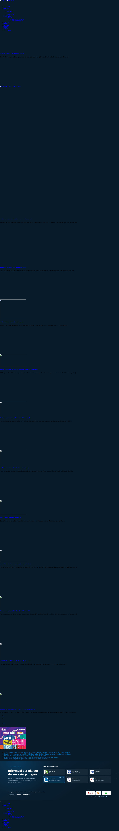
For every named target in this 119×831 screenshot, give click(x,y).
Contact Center (41, 792)
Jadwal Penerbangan (17, 19)
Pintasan (9, 17)
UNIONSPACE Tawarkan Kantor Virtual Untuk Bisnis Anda (15, 564)
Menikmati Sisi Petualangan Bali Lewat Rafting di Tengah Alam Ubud (24, 755)
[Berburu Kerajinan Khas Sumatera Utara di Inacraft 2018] (13, 607)
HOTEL (5, 28)
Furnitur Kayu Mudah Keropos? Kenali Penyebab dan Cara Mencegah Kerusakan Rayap (30, 757)
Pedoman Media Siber (21, 792)
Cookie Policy (32, 792)
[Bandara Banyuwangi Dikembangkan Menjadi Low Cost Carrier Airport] (13, 366)
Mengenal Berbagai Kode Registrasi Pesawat (12, 53)
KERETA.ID (7, 30)
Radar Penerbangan (16, 21)
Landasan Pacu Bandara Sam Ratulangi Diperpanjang (14, 467)
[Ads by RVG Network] (90, 793)
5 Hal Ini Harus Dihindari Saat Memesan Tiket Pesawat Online (16, 219)
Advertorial (10, 14)
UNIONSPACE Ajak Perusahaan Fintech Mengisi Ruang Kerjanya (17, 709)
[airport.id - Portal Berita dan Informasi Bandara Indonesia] (7, 0)
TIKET (5, 27)
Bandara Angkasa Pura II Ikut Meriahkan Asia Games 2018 (15, 417)
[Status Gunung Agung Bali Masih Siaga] (13, 514)
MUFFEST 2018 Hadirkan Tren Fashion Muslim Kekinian (15, 661)
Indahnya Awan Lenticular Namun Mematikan (12, 322)
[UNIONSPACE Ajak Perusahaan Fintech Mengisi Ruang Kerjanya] (13, 705)
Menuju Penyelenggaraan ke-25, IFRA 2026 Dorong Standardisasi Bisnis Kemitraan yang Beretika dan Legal (37, 754)
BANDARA (7, 16)
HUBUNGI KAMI (103, 796)
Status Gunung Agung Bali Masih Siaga (10, 517)
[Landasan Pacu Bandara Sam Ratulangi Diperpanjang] (13, 464)
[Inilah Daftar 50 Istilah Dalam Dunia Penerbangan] (13, 264)
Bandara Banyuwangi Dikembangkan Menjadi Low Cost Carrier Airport (19, 369)
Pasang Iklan (11, 792)
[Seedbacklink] (98, 793)
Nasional (10, 11)
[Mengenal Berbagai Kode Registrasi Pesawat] (13, 50)
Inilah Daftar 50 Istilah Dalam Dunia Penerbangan (13, 267)
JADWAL (6, 8)
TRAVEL (6, 25)
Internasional (11, 13)
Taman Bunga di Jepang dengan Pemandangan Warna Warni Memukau (25, 759)
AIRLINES (6, 22)
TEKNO (5, 24)
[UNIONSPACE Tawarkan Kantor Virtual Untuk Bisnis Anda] (13, 560)
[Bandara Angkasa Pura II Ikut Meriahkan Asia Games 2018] (13, 414)
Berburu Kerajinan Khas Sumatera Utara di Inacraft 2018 (15, 610)
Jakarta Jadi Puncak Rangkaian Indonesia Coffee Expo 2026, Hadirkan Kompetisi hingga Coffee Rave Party (36, 752)
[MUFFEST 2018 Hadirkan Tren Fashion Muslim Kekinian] (13, 657)
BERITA (6, 10)
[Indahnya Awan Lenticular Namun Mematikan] (13, 318)
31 (4, 723)
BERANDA (7, 6)
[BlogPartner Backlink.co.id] (106, 793)
